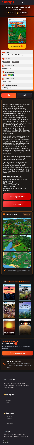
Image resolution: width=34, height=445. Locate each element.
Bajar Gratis (17, 204)
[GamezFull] (9, 2)
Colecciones (9, 418)
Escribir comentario (19, 353)
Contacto (8, 400)
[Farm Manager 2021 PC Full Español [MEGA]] (25, 292)
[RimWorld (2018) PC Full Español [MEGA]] (25, 327)
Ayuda (7, 405)
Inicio (7, 397)
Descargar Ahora (17, 197)
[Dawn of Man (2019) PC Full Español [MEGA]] (9, 327)
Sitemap (8, 402)
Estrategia (15, 61)
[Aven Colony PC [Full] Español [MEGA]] (25, 310)
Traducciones (9, 423)
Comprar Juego (15, 46)
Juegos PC (6, 61)
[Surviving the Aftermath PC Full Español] (9, 292)
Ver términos (6, 441)
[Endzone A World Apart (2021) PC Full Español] (9, 310)
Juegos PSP (9, 421)
